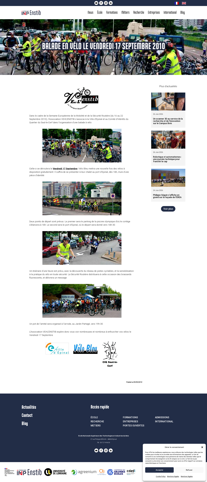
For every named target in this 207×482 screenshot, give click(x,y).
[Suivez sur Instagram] (106, 3)
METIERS (96, 425)
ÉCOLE (94, 417)
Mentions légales (173, 476)
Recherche (138, 12)
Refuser (189, 470)
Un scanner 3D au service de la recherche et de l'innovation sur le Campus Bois (168, 121)
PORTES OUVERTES (133, 425)
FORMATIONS (130, 417)
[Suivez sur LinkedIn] (111, 3)
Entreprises (154, 12)
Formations (112, 12)
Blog (182, 12)
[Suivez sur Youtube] (96, 3)
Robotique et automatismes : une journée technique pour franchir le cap (167, 159)
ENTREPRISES (130, 421)
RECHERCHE (97, 421)
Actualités (29, 407)
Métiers (125, 12)
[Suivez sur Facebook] (101, 3)
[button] (202, 447)
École (99, 12)
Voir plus (168, 208)
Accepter (159, 470)
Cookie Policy (160, 476)
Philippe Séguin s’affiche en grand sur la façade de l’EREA (167, 196)
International (170, 12)
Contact (27, 415)
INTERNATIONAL (164, 421)
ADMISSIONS (162, 417)
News (90, 12)
